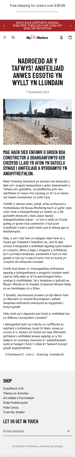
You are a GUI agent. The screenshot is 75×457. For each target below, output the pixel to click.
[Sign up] (68, 431)
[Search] (13, 37)
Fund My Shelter (14, 412)
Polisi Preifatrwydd (15, 402)
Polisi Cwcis (10, 407)
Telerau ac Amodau (16, 393)
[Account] (61, 37)
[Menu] (4, 37)
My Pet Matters (30, 446)
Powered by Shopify (51, 446)
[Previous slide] (4, 25)
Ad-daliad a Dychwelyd (18, 397)
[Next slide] (70, 25)
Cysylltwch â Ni (13, 388)
